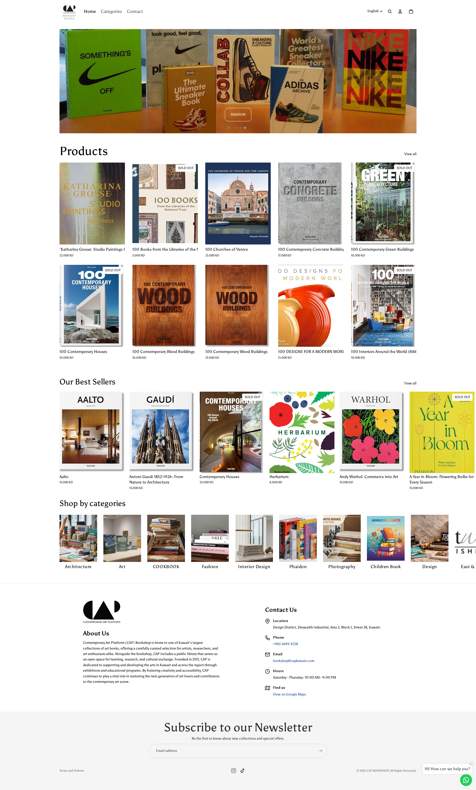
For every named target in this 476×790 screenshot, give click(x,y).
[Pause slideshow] (228, 127)
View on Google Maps (289, 694)
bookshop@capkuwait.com (293, 661)
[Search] (389, 11)
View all (410, 154)
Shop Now (349, 88)
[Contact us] (466, 780)
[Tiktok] (242, 771)
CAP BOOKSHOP (378, 770)
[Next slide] (410, 81)
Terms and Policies (72, 770)
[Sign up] (320, 751)
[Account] (400, 11)
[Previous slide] (65, 81)
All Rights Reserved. (403, 770)
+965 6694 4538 (285, 644)
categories (107, 503)
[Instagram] (234, 771)
